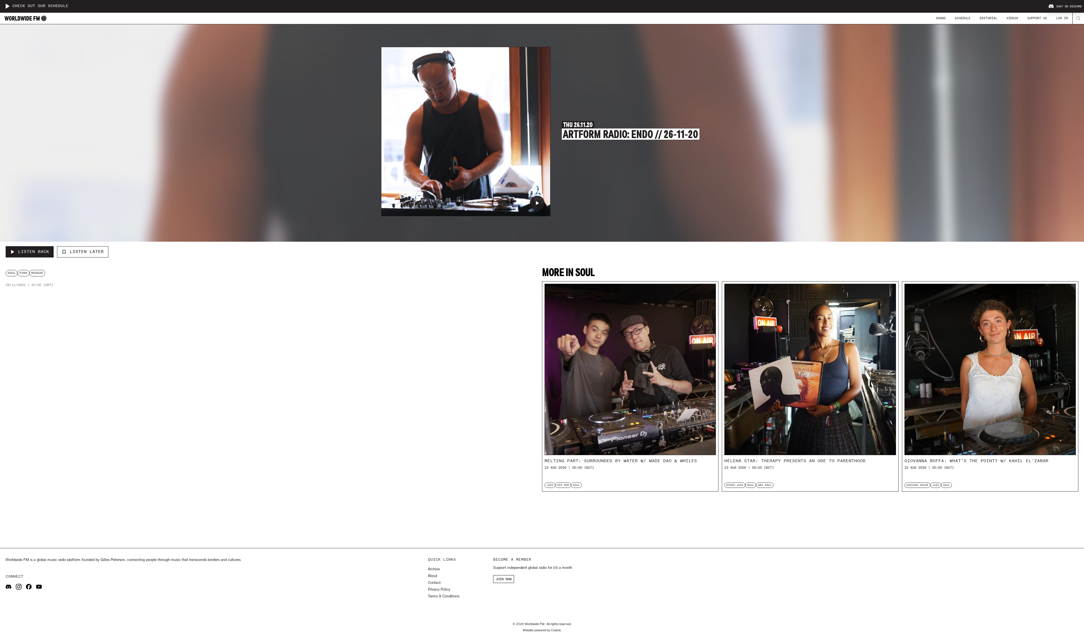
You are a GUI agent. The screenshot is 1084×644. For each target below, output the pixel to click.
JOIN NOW (504, 579)
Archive (434, 569)
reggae (37, 273)
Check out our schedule (40, 6)
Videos (1012, 18)
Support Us (1037, 18)
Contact (434, 582)
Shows (941, 18)
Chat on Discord (1069, 6)
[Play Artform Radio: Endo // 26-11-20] (537, 203)
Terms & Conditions (443, 596)
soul (12, 273)
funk (23, 273)
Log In (1062, 18)
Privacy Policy (439, 589)
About (432, 576)
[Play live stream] (7, 6)
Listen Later (87, 251)
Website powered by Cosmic (542, 630)
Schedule (963, 18)
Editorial (988, 18)
